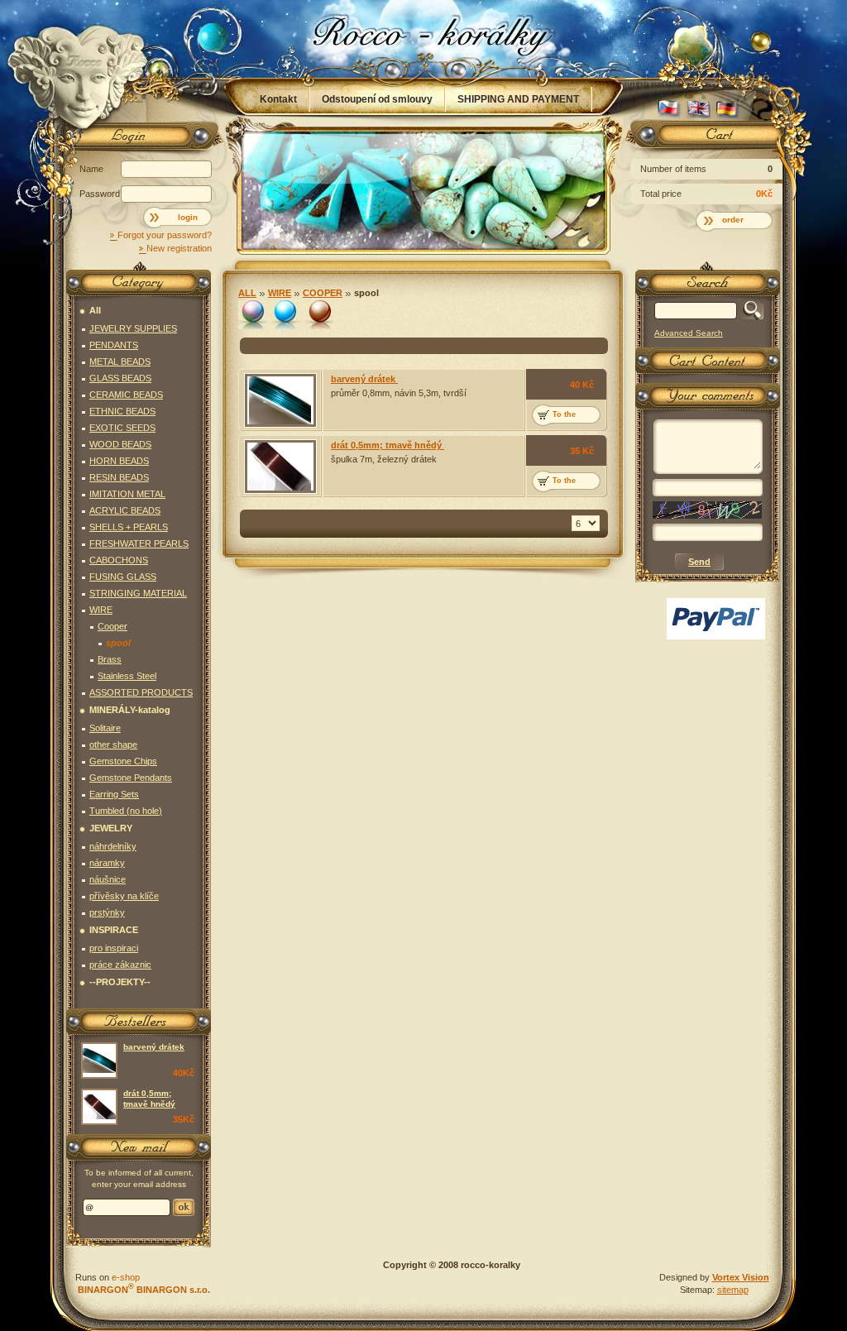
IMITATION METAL (127, 494)
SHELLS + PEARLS (128, 527)
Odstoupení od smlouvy (377, 99)
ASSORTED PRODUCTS (141, 692)
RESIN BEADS (119, 477)
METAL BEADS (120, 361)
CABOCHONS (118, 560)
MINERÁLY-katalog (129, 710)
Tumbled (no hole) (125, 811)
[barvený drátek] (280, 400)
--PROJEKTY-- (120, 982)
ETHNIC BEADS (122, 411)
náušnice (107, 879)
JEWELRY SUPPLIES (133, 328)
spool (366, 293)
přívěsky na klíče (124, 896)
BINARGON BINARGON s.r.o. (142, 1290)
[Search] (749, 310)
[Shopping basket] (704, 138)
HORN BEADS (119, 461)
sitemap (733, 1290)
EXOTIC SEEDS (122, 428)
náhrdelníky (112, 846)
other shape (113, 744)
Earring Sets (114, 794)
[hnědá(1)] (318, 314)
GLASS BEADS (120, 378)
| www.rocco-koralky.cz (424, 39)
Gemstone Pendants (130, 778)
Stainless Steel (127, 676)
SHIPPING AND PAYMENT (518, 99)
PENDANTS (113, 345)
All (247, 293)
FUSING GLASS (122, 577)
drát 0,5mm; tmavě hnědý (387, 445)
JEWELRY (110, 828)
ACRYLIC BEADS (124, 510)
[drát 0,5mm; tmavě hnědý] (280, 466)
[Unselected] (252, 314)
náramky (107, 863)
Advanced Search (688, 333)
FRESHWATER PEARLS (139, 543)
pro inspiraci (113, 948)
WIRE (279, 293)
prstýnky (107, 912)
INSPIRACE (113, 930)
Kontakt (278, 99)
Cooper (322, 293)
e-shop (126, 1277)
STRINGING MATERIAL (138, 593)
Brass (110, 659)
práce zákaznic (120, 965)
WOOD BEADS (120, 444)
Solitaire (105, 728)
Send (183, 1207)
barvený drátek (364, 379)
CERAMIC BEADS (126, 395)
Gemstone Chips (123, 761)
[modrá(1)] (285, 314)
